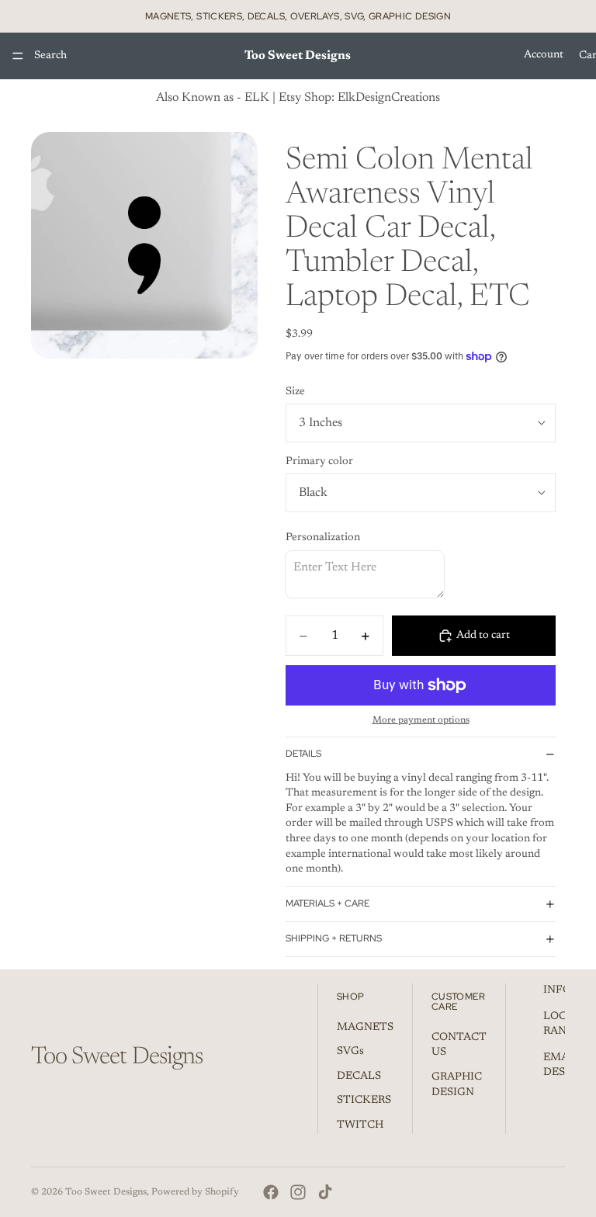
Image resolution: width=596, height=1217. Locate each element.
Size (295, 392)
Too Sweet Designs (106, 1192)
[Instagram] (298, 1192)
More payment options (421, 720)
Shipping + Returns (334, 938)
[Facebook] (271, 1192)
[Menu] (18, 56)
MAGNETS (365, 1027)
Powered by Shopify (195, 1192)
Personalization (323, 537)
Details (303, 753)
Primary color (319, 461)
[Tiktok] (325, 1192)
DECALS (359, 1076)
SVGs (350, 1052)
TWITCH (360, 1125)
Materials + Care (327, 903)
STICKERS (364, 1101)
